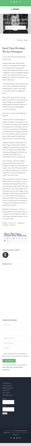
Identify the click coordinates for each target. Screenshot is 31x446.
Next (25, 40)
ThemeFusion (7, 432)
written (9, 179)
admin (5, 223)
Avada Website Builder (20, 430)
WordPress (15, 434)
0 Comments (12, 225)
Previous (20, 40)
